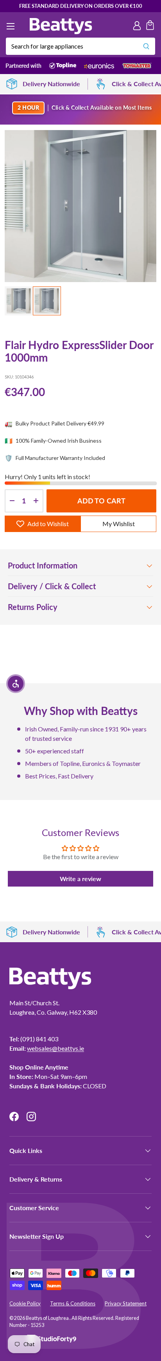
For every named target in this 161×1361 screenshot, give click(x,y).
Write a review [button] (80, 878)
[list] (80, 206)
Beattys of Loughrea (48, 1318)
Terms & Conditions (72, 1303)
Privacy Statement (126, 1303)
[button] (150, 26)
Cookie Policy (25, 1303)
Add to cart (101, 500)
